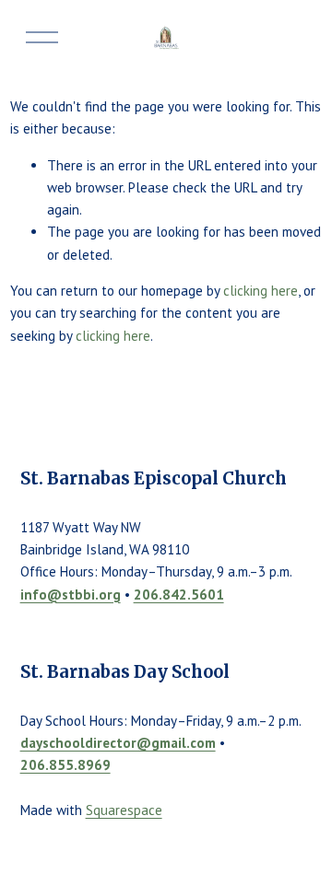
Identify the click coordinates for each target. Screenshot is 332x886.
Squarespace (124, 810)
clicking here (260, 290)
